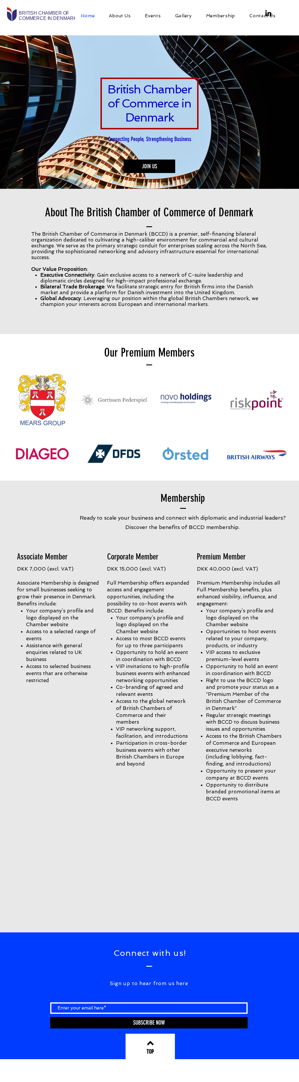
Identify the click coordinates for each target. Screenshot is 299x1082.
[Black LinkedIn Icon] (268, 13)
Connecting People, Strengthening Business (149, 139)
